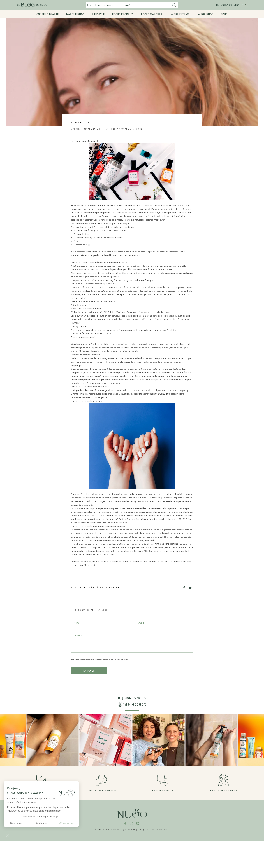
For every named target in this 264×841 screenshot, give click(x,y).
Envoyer (89, 670)
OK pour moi (66, 822)
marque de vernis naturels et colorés (135, 219)
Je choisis (41, 822)
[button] (7, 835)
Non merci (16, 822)
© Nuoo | (100, 830)
